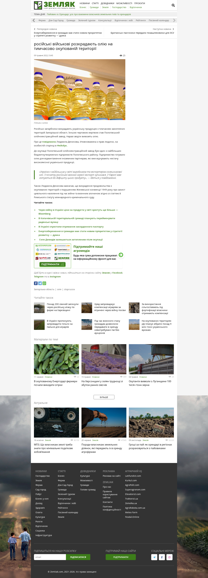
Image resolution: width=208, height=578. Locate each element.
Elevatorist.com (133, 494)
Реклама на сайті (112, 475)
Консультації (105, 20)
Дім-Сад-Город (56, 20)
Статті (62, 471)
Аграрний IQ (133, 471)
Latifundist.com (133, 475)
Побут (38, 494)
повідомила (49, 141)
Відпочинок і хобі (124, 20)
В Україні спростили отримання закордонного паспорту (71, 226)
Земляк (106, 272)
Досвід (38, 503)
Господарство (42, 475)
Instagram (55, 276)
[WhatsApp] (44, 283)
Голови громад (87, 489)
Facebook (117, 272)
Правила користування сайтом (110, 494)
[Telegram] (40, 283)
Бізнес (61, 475)
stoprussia (69, 289)
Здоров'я (40, 507)
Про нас (107, 486)
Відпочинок (41, 526)
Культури (85, 475)
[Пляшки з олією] (79, 89)
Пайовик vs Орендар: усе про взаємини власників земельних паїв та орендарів (89, 14)
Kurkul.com (131, 480)
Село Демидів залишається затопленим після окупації (71, 239)
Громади (84, 485)
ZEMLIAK (108, 482)
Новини (48, 376)
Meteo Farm (131, 512)
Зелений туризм (86, 20)
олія (59, 289)
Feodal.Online (132, 516)
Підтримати (120, 557)
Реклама (109, 471)
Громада (71, 20)
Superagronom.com (135, 489)
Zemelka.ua (131, 503)
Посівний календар (159, 20)
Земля (48, 440)
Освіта (38, 512)
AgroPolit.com (132, 485)
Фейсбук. (62, 145)
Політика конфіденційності (112, 508)
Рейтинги (141, 20)
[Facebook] (36, 283)
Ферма (42, 20)
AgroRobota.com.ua (135, 507)
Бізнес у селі (42, 498)
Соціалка (40, 530)
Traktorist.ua (131, 498)
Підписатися (78, 557)
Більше (104, 397)
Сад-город (40, 489)
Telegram (39, 276)
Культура (40, 516)
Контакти (108, 502)
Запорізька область (44, 289)
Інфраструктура (43, 535)
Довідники (88, 471)
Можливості (86, 480)
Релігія (38, 521)
